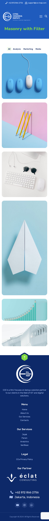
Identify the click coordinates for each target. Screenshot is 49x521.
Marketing (24, 315)
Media (24, 81)
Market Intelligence (24, 310)
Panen (24, 438)
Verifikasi (24, 445)
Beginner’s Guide (24, 174)
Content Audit (24, 335)
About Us (24, 413)
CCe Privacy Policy (24, 459)
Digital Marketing (24, 76)
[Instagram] (24, 505)
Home (24, 409)
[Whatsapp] (31, 505)
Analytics (24, 441)
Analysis (24, 340)
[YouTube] (17, 505)
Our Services (24, 417)
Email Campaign (24, 125)
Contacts (24, 420)
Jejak (24, 434)
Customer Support (24, 248)
